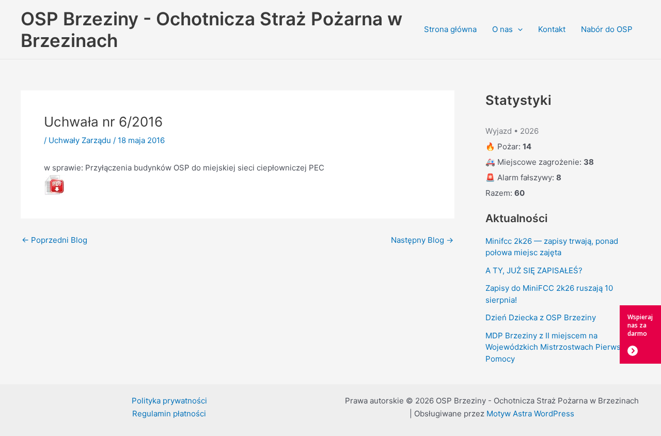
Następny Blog (422, 240)
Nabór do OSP (607, 29)
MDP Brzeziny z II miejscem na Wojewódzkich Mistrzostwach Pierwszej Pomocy (558, 347)
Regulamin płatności (169, 413)
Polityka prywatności (169, 401)
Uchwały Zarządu (80, 140)
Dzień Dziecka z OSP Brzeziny (540, 317)
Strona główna (450, 29)
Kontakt (551, 29)
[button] (518, 29)
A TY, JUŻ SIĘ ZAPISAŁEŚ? (534, 270)
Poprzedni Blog (54, 240)
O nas (502, 29)
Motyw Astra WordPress (530, 413)
